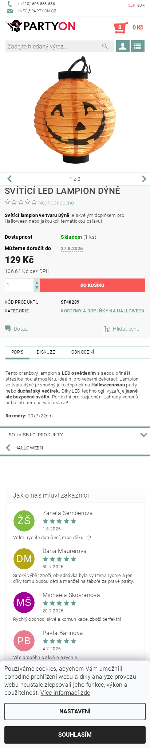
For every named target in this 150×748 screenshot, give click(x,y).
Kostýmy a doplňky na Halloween (103, 310)
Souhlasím (75, 734)
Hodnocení (81, 352)
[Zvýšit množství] (36, 281)
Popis (17, 352)
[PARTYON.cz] (40, 28)
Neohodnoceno (56, 203)
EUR (141, 5)
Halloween (29, 448)
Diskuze (46, 352)
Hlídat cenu (126, 329)
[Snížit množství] (36, 288)
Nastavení (75, 711)
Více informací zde (65, 692)
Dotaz (21, 329)
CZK (132, 5)
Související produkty (36, 434)
